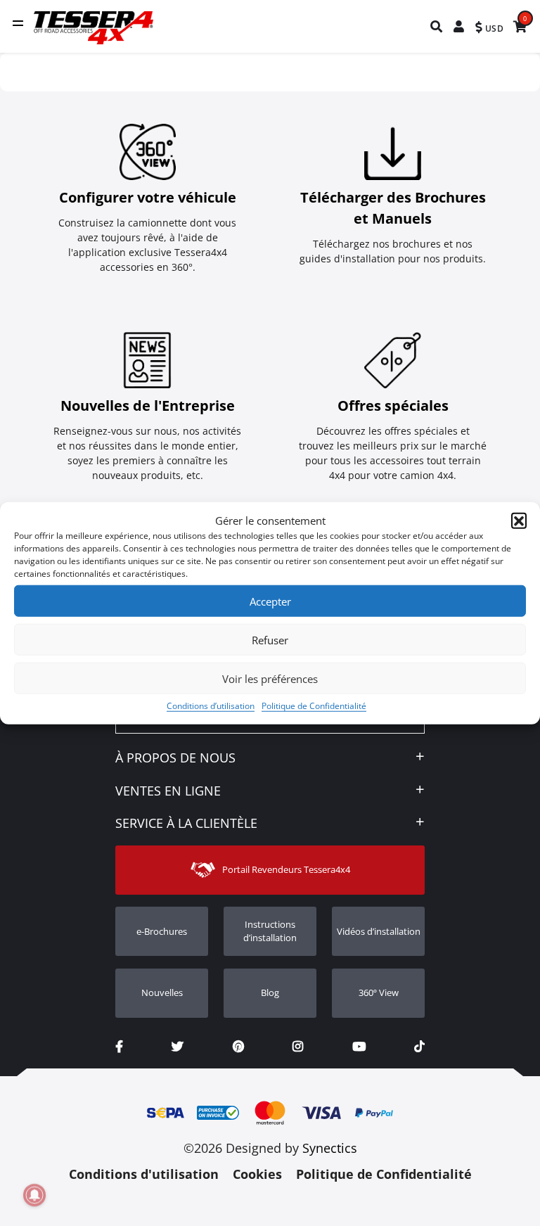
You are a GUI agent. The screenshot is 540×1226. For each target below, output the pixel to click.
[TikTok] (419, 1046)
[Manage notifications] (34, 1195)
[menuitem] (437, 26)
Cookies (257, 1174)
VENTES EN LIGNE (168, 791)
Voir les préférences (270, 678)
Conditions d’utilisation (211, 706)
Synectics (329, 1147)
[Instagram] (297, 1046)
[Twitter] (178, 1046)
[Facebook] (119, 1046)
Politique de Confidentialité (314, 706)
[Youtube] (359, 1046)
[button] (519, 520)
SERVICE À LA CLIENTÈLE (186, 823)
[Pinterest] (238, 1046)
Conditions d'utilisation (144, 1174)
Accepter (270, 601)
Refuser (270, 639)
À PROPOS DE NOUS (175, 758)
